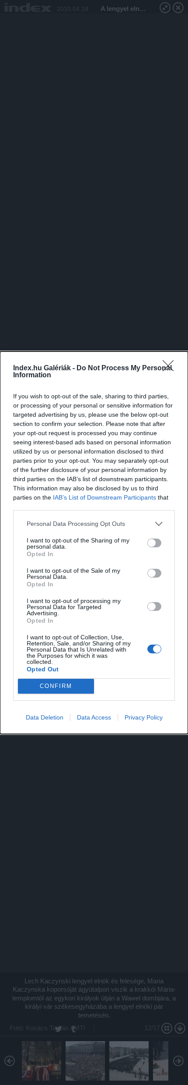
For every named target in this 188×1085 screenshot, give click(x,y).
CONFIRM (56, 686)
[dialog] (94, 542)
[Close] (171, 368)
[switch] (154, 543)
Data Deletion (44, 717)
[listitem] (94, 523)
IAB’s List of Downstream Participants (104, 497)
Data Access (94, 717)
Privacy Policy (144, 717)
